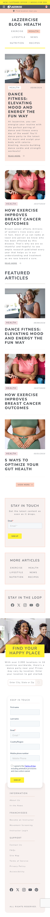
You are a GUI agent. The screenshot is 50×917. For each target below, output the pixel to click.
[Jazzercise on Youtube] (30, 889)
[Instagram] (25, 605)
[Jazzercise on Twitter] (17, 889)
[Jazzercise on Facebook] (11, 889)
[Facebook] (12, 605)
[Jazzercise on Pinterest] (36, 889)
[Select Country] (46, 7)
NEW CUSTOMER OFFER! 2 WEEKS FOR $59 (25, 2)
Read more (14, 156)
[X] (19, 605)
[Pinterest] (37, 605)
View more (24, 485)
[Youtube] (31, 605)
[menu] (3, 6)
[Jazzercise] (16, 6)
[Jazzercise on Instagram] (24, 889)
